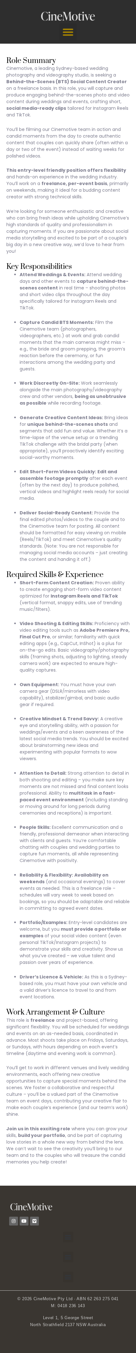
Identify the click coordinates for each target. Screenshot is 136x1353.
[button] (68, 31)
